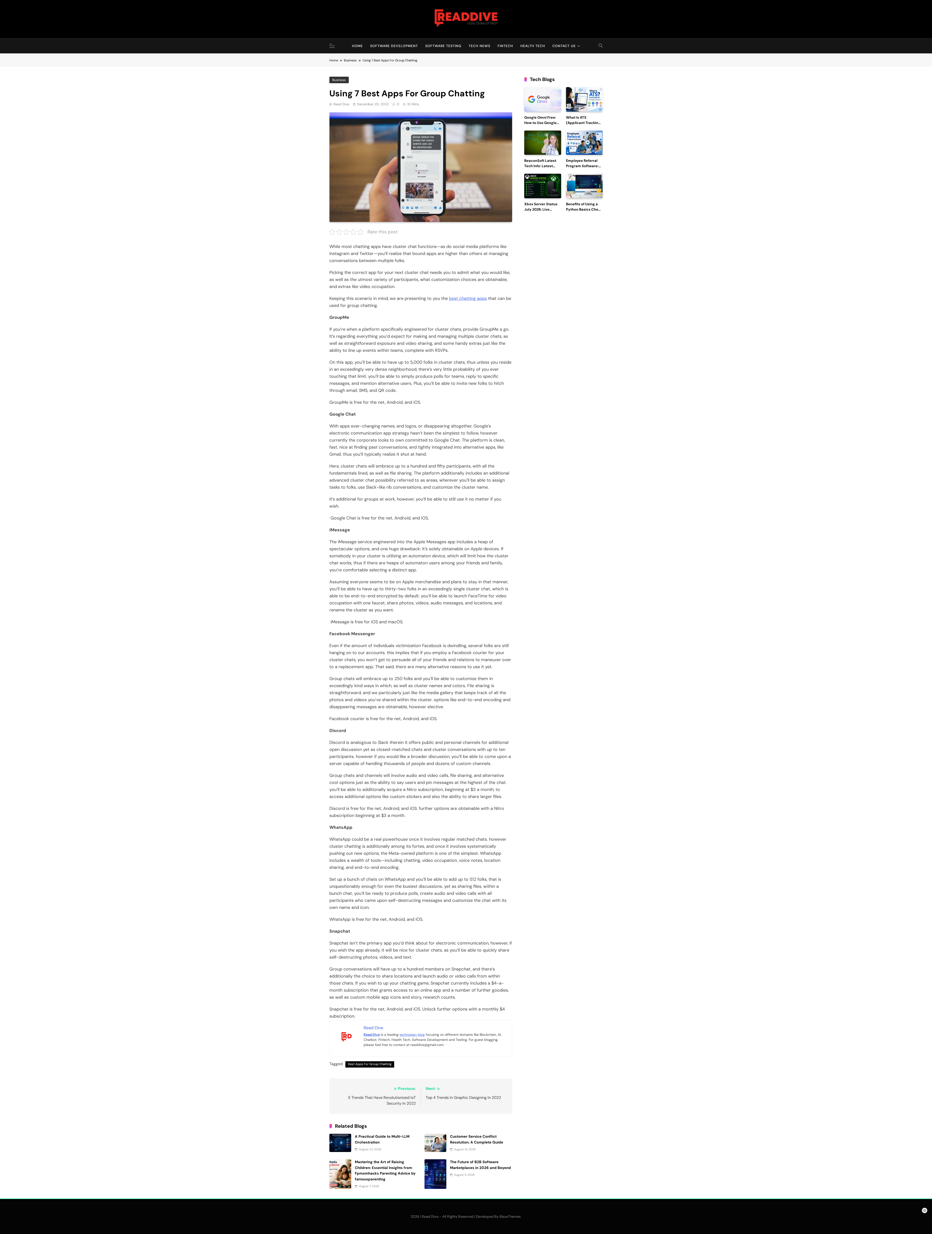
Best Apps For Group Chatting (369, 1064)
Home (357, 46)
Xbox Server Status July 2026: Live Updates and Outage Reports (542, 212)
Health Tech (532, 46)
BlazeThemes (510, 1216)
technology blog (412, 1034)
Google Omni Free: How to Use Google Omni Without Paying (542, 123)
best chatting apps (468, 298)
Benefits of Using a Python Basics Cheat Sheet (584, 209)
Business (339, 80)
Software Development (394, 46)
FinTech (505, 46)
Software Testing (443, 46)
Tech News (479, 46)
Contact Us (563, 46)
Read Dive (341, 104)
